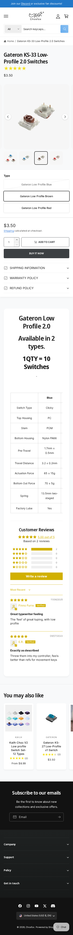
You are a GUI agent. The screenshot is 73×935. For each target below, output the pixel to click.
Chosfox (30, 927)
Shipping (9, 230)
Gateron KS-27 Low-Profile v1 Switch (51, 746)
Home (10, 41)
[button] (6, 16)
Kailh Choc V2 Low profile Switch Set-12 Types (18, 748)
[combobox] (45, 29)
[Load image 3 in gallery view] (41, 158)
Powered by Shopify (46, 927)
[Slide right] (65, 117)
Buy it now (36, 253)
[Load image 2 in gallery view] (26, 158)
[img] (18, 600)
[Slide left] (8, 117)
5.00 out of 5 (46, 537)
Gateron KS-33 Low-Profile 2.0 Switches (41, 41)
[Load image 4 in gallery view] (56, 158)
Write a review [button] (36, 576)
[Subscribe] (59, 817)
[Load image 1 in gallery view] (10, 158)
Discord (26, 3)
